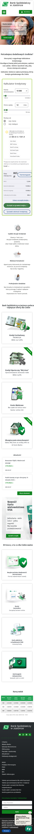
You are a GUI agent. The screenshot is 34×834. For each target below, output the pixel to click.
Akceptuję (6, 831)
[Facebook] (19, 734)
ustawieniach (14, 827)
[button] (4, 12)
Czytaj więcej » (9, 466)
